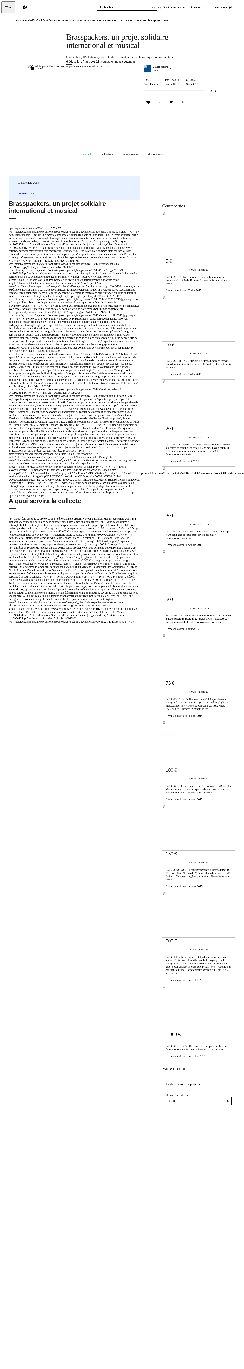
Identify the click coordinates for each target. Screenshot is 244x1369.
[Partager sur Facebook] (159, 102)
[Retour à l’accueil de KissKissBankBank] (22, 7)
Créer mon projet (222, 7)
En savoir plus (26, 192)
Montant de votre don (178, 1094)
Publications (106, 153)
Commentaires (130, 153)
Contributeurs (155, 153)
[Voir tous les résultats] (153, 7)
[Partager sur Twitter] (171, 102)
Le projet (86, 153)
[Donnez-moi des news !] (148, 102)
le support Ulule (158, 20)
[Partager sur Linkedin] (183, 102)
